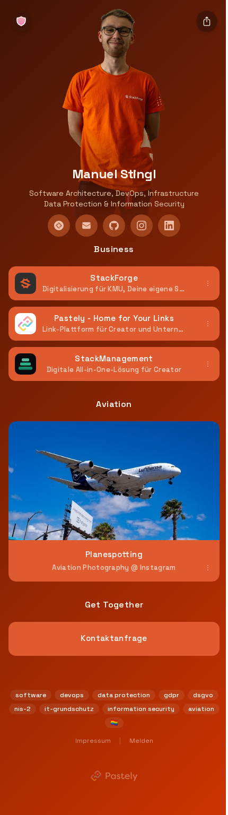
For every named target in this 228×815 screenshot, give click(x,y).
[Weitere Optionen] (207, 283)
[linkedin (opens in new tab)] (169, 225)
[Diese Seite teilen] (206, 21)
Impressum (93, 740)
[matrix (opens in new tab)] (59, 225)
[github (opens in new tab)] (114, 225)
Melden (141, 740)
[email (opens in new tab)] (86, 225)
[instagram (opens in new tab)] (141, 225)
